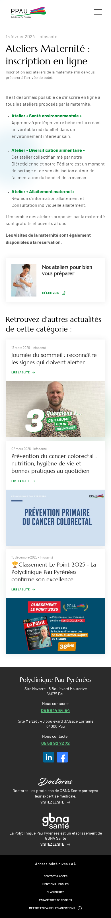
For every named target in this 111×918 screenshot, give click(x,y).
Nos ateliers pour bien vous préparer (67, 270)
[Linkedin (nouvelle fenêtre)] (48, 757)
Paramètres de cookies (55, 900)
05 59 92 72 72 (55, 743)
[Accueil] (28, 12)
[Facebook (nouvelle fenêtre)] (62, 757)
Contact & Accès (55, 876)
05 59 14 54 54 (55, 710)
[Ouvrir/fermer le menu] (98, 11)
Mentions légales (55, 884)
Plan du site (55, 892)
